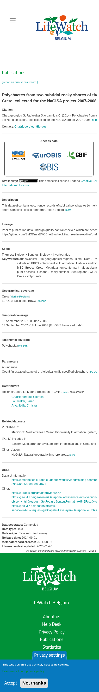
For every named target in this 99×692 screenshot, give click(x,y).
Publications (13, 72)
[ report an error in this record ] (20, 82)
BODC (93, 371)
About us (51, 616)
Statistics (52, 647)
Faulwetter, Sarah (23, 401)
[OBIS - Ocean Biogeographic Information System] (49, 167)
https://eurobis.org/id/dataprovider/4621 (37, 493)
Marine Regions (20, 296)
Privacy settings (49, 655)
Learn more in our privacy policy (23, 671)
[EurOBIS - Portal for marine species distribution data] (46, 155)
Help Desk (51, 624)
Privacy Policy (52, 631)
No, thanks (34, 683)
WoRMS (23, 345)
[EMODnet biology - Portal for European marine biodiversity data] (18, 155)
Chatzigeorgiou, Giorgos (30, 126)
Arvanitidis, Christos (24, 405)
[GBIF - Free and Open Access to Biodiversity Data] (77, 155)
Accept (10, 683)
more (65, 392)
